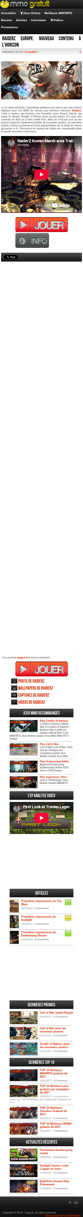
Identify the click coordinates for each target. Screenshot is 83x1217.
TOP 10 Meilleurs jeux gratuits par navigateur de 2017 (55, 1089)
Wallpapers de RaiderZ (35, 688)
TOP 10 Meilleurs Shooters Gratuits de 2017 (53, 1111)
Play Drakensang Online (54, 761)
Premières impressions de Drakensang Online (38, 934)
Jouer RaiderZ (41, 668)
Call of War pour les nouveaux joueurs (53, 1030)
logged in (22, 657)
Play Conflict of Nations (54, 720)
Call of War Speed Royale (56, 1012)
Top (76, 1202)
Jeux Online (31, 13)
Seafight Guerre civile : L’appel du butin (55, 1167)
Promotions (9, 27)
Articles (21, 20)
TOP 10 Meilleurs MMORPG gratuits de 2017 (53, 1073)
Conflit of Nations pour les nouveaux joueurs (55, 1045)
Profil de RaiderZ (31, 681)
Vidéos (58, 20)
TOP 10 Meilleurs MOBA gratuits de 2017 (56, 1125)
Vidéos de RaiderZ (31, 702)
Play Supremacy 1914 (53, 777)
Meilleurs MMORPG (58, 13)
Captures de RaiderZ (33, 695)
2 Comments (60, 1080)
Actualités (8, 13)
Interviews (38, 20)
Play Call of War (49, 744)
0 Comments (42, 908)
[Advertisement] (41, 448)
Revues (6, 20)
